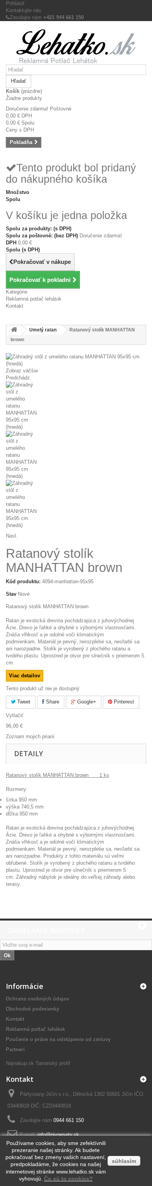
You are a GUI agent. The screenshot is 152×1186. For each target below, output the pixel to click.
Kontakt (14, 306)
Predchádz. (19, 378)
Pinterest (123, 702)
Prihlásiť (15, 3)
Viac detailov (24, 675)
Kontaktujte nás (23, 10)
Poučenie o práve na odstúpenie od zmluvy (58, 1039)
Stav (11, 594)
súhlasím (124, 1161)
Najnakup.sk (20, 1063)
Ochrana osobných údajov (37, 999)
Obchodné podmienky (32, 1009)
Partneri (15, 1049)
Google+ (86, 702)
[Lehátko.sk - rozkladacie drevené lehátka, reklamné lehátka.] (76, 45)
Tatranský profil (52, 1063)
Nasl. (12, 536)
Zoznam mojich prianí (30, 736)
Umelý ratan (43, 330)
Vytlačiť (14, 715)
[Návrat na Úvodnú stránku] (14, 330)
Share (51, 702)
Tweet (23, 702)
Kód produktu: (23, 581)
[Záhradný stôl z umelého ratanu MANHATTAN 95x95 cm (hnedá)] (76, 406)
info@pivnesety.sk (58, 1135)
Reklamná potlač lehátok (34, 299)
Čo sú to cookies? (68, 1178)
